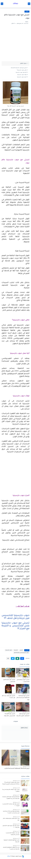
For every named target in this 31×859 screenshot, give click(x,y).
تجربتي (27, 11)
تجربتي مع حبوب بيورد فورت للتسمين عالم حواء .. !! (11, 826)
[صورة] (25, 783)
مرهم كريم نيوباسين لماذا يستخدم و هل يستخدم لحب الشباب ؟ (11, 812)
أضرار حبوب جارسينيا (22, 77)
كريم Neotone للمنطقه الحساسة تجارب (16, 768)
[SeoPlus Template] (23, 856)
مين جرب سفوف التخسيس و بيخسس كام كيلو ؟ (12, 833)
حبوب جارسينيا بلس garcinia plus (21, 652)
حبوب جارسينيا (8, 650)
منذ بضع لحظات (25, 677)
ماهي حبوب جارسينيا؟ (22, 70)
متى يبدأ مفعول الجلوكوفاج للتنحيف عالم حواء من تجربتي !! (11, 848)
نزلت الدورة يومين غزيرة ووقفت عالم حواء (11, 819)
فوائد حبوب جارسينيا (22, 74)
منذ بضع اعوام (25, 766)
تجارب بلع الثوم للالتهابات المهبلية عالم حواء (11, 841)
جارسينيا (16, 650)
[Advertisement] (15, 44)
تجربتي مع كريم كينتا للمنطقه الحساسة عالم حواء (23, 697)
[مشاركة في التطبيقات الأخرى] (8, 658)
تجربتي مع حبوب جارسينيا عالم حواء (19, 67)
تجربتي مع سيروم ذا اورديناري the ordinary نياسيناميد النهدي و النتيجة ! (10, 783)
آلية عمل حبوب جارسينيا (21, 72)
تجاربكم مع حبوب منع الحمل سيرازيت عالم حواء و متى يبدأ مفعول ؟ (10, 797)
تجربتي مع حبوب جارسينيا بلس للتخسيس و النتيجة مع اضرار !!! (15, 626)
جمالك (15, 4)
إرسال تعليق (24, 727)
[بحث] (2, 3)
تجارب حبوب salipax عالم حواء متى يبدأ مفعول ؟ (10, 790)
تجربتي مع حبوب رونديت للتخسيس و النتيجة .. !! (11, 804)
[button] (22, 658)
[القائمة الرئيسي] (29, 3)
